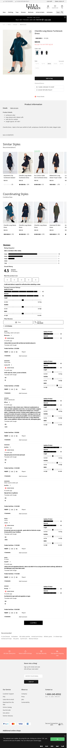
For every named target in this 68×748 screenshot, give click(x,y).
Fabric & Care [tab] (14, 108)
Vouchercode (7, 710)
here (39, 740)
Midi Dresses (23, 24)
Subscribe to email (8, 699)
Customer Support (8, 694)
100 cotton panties (24, 636)
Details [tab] (5, 108)
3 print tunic (23, 638)
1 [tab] (8, 72)
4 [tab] (17, 72)
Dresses (15, 24)
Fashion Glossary (8, 716)
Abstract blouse (33, 638)
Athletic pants (48, 636)
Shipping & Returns (39, 83)
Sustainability (25, 702)
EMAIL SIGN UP (59, 1)
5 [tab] (20, 72)
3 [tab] (14, 72)
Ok (57, 739)
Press (23, 696)
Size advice (6, 713)
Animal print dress (36, 636)
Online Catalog (7, 707)
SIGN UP (31, 682)
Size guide (61, 61)
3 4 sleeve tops (57, 636)
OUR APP (49, 1)
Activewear (14, 636)
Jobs (22, 699)
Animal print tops (6, 638)
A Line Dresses (5, 636)
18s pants (16, 638)
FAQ (4, 696)
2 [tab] (11, 72)
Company (24, 694)
